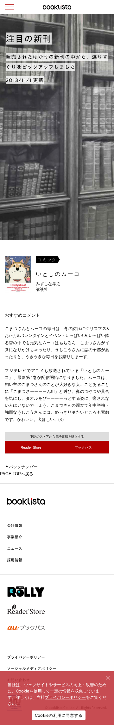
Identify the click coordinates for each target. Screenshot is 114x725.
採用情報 (14, 560)
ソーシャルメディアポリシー (31, 668)
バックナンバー (23, 467)
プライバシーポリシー (26, 657)
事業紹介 (14, 537)
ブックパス (83, 447)
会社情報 (14, 525)
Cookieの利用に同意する (59, 715)
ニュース (14, 548)
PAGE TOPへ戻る (16, 473)
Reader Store (31, 447)
